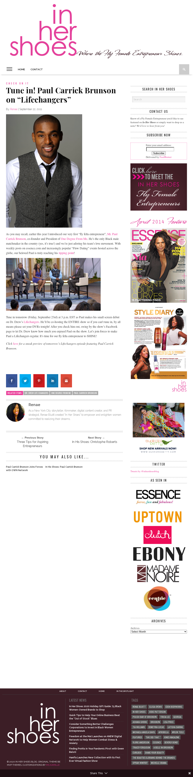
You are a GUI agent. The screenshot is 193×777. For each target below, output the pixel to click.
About (62, 691)
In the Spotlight (125, 691)
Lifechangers (31, 322)
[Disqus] (64, 526)
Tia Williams (139, 727)
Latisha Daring (175, 727)
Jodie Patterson (157, 711)
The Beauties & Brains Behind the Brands (154, 757)
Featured (137, 737)
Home (21, 69)
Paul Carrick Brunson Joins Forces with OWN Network (24, 469)
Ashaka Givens (140, 722)
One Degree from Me (61, 393)
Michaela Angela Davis (144, 732)
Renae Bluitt (139, 706)
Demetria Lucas (156, 727)
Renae (13, 109)
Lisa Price (169, 722)
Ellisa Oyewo (155, 706)
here (15, 343)
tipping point (66, 253)
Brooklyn (155, 722)
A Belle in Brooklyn (163, 747)
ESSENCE (157, 742)
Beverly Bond (171, 742)
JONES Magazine (171, 737)
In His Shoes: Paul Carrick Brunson (64, 467)
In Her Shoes (139, 711)
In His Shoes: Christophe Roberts (94, 442)
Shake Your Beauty (154, 752)
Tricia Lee (165, 716)
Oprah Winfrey (140, 762)
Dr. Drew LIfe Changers (36, 393)
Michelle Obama (158, 762)
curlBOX (137, 752)
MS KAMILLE (53, 765)
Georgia (177, 716)
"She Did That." (153, 737)
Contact (37, 69)
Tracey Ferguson (141, 747)
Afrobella (163, 732)
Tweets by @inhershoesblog (144, 471)
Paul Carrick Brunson (85, 393)
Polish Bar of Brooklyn (145, 716)
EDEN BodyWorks (173, 706)
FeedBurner (166, 157)
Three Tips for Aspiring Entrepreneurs (32, 444)
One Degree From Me (74, 239)
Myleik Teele (178, 732)
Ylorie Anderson (141, 742)
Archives (134, 628)
